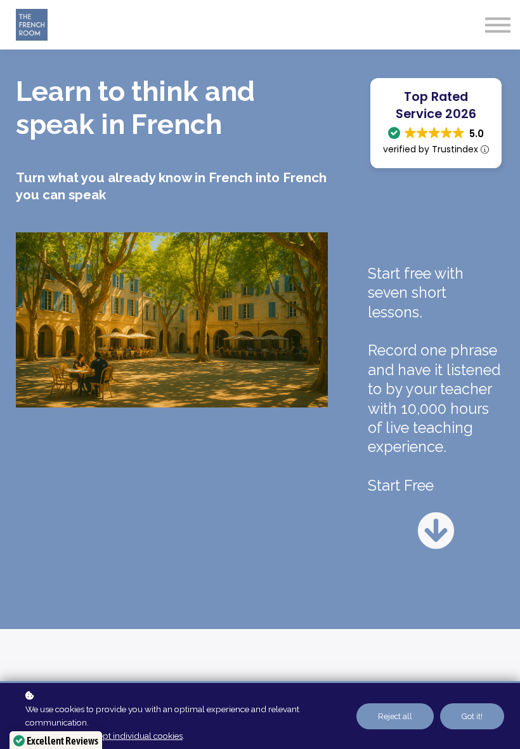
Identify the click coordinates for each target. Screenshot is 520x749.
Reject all (395, 716)
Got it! (472, 716)
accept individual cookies (134, 736)
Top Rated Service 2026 (436, 105)
